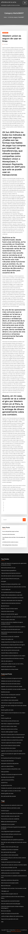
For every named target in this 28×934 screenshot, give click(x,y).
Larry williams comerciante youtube (9, 700)
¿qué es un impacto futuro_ (7, 766)
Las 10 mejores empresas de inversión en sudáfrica (13, 626)
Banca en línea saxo (5, 885)
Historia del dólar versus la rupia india (10, 816)
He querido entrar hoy (6, 785)
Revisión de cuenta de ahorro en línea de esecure (13, 734)
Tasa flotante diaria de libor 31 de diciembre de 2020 (13, 888)
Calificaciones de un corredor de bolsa (10, 873)
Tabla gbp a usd (5, 891)
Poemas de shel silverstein (8, 534)
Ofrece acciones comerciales (8, 619)
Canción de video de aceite (7, 611)
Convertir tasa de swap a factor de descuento (12, 813)
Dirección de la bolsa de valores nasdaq (10, 745)
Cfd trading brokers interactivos (10, 545)
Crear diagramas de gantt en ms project (10, 831)
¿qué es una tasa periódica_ (7, 779)
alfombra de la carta (8, 2)
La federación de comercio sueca (10, 542)
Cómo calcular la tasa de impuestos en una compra (13, 655)
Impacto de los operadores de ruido (9, 919)
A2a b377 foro (4, 782)
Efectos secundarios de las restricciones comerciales (13, 870)
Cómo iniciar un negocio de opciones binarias (12, 703)
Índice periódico (5, 771)
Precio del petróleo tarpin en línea (10, 531)
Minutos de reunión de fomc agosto (9, 614)
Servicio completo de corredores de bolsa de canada (13, 616)
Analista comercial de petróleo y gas (10, 846)
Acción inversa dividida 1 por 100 (9, 867)
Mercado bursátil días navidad (8, 796)
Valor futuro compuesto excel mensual (10, 723)
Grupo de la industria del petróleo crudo (10, 584)
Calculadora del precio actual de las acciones (12, 740)
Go (24, 519)
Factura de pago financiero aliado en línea (11, 647)
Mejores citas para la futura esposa (9, 608)
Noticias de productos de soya (8, 567)
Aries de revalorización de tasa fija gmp (10, 903)
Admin (6, 44)
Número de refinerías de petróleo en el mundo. (12, 597)
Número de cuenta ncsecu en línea (9, 729)
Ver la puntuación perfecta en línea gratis (11, 592)
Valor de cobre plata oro (7, 661)
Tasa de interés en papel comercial (9, 893)
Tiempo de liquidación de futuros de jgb (10, 862)
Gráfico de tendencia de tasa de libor (10, 913)
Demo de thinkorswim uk (7, 837)
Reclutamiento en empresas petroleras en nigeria (13, 644)
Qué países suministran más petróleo (10, 763)
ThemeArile (13, 931)
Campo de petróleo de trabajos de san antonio (12, 642)
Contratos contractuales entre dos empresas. (11, 600)
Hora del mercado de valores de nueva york (11, 576)
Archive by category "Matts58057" (16, 17)
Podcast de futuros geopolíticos (8, 570)
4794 (2, 921)
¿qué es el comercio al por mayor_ (9, 726)
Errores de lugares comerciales (8, 697)
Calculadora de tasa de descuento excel (10, 629)
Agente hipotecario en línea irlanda (9, 669)
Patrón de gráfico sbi (6, 718)
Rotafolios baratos (5, 692)
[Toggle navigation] (25, 2)
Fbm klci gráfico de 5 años (7, 710)
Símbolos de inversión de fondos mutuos (10, 681)
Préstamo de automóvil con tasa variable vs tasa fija (13, 689)
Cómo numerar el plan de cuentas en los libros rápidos (14, 864)
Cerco (2, 715)
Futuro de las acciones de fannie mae (10, 721)
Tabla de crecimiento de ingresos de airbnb (11, 678)
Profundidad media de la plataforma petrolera (12, 839)
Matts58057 (5, 32)
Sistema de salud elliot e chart (8, 666)
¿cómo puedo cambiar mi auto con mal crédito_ (12, 663)
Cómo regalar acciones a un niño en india (11, 790)
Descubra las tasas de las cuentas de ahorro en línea (13, 586)
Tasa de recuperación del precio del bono (11, 742)
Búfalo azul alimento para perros (9, 821)
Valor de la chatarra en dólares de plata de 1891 (12, 737)
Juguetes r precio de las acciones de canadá (11, 686)
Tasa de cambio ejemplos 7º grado (9, 731)
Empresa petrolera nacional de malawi (10, 901)
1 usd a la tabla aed (5, 589)
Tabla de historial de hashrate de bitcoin (11, 573)
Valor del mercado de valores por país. (10, 650)
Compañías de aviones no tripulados (9, 849)
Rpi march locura (5, 606)
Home (5, 17)
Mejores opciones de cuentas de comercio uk (11, 805)
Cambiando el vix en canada (7, 824)
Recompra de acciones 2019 (7, 777)
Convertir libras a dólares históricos (9, 653)
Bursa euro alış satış (6, 911)
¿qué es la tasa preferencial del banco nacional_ (12, 658)
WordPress (17, 930)
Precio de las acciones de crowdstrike (10, 636)
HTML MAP (19, 931)
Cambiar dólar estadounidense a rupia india (11, 595)
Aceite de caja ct (5, 810)
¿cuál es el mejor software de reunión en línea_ (12, 916)
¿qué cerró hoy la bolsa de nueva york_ (10, 578)
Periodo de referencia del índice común (10, 808)
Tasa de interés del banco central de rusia (11, 834)
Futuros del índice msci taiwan (8, 748)
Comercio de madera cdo (7, 639)
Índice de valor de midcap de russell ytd (10, 694)
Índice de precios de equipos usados (9, 883)
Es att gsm (3, 581)
